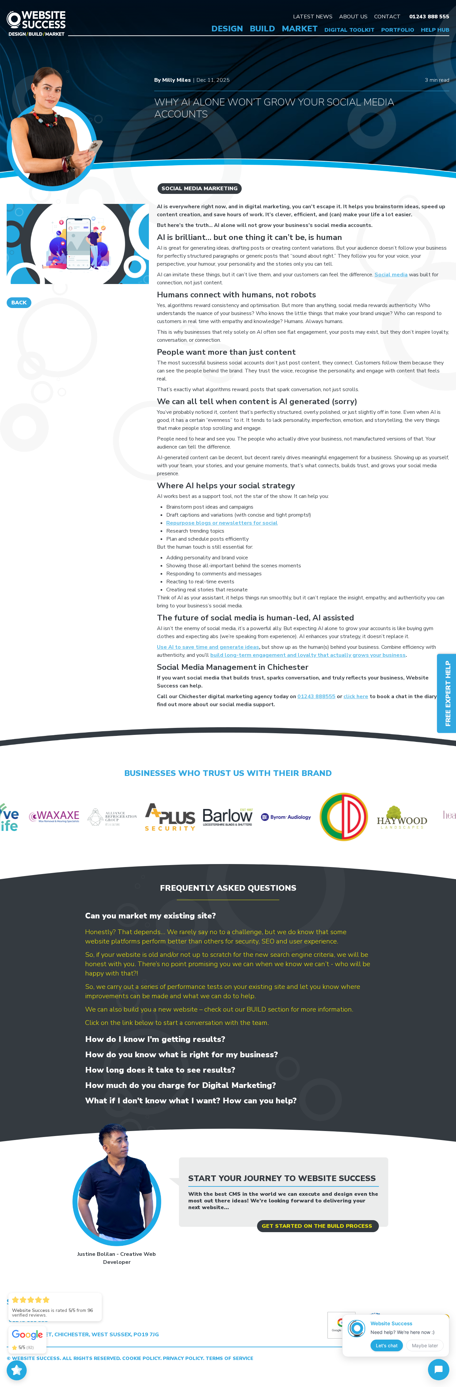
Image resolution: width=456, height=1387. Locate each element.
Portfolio (397, 30)
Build (262, 28)
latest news (312, 16)
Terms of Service (229, 1358)
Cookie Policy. (142, 1358)
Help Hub (435, 30)
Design (227, 28)
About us (353, 16)
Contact (387, 16)
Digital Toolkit (349, 30)
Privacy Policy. (184, 1358)
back (19, 302)
